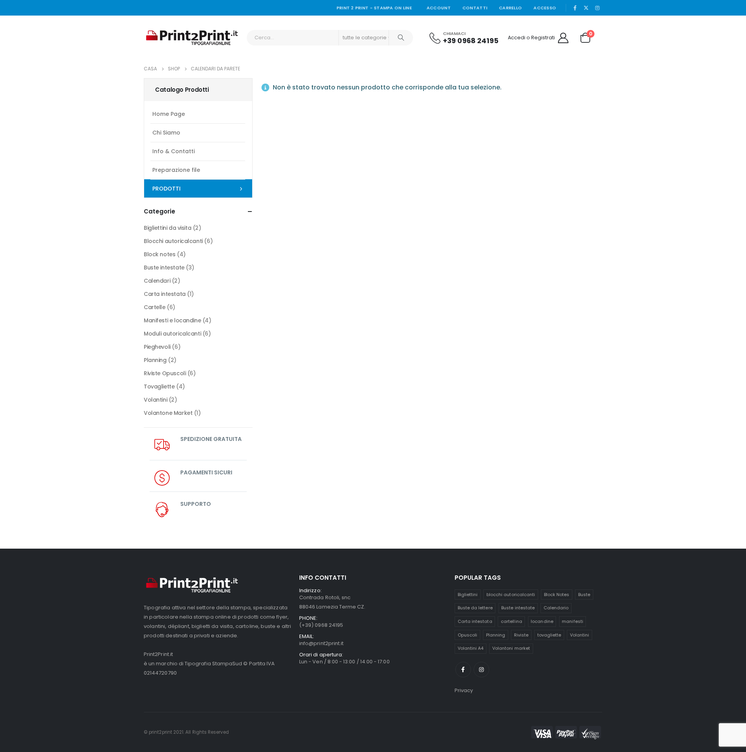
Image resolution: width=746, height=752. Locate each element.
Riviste (521, 635)
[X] (586, 8)
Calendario (556, 608)
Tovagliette (159, 386)
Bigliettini (468, 594)
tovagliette (549, 635)
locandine (542, 621)
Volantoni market (511, 648)
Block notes (159, 254)
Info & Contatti (173, 151)
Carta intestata (165, 294)
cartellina (511, 621)
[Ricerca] (401, 37)
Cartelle (155, 307)
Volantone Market (168, 413)
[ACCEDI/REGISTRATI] (563, 37)
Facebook (463, 669)
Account (439, 8)
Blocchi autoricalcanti (173, 241)
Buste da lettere (475, 608)
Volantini (155, 400)
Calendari (157, 281)
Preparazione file (176, 170)
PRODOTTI (166, 188)
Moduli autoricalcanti (172, 334)
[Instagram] (597, 8)
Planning (155, 360)
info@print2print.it (321, 643)
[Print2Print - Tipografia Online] (192, 37)
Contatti (474, 8)
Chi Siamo (166, 132)
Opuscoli (468, 635)
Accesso (544, 8)
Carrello (510, 8)
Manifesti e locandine (172, 320)
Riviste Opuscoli (165, 373)
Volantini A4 (471, 648)
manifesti (572, 621)
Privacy (464, 690)
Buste (584, 594)
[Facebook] (575, 8)
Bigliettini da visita (167, 228)
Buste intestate (164, 267)
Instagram (481, 669)
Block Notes (557, 594)
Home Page (168, 114)
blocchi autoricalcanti (510, 594)
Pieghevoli (157, 347)
